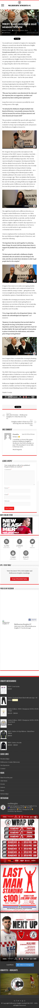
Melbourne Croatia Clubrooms (10, 762)
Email (6, 494)
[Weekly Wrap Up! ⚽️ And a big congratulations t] (19, 839)
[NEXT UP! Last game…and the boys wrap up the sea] (19, 937)
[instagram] (24, 1001)
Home (5, 18)
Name (6, 488)
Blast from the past (6, 777)
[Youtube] (22, 1001)
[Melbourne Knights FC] (19, 3)
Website (7, 501)
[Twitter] (18, 1001)
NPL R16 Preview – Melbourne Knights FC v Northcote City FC (16, 416)
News (11, 18)
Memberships (4, 759)
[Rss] (14, 1001)
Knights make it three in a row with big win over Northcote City (22, 422)
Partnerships (4, 794)
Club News (17, 18)
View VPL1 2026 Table (19, 579)
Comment (8, 469)
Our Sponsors (4, 765)
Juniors (22, 30)
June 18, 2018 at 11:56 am (28, 434)
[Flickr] (20, 1001)
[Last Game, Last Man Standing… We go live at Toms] (19, 888)
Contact (2, 768)
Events (2, 784)
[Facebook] (16, 1001)
